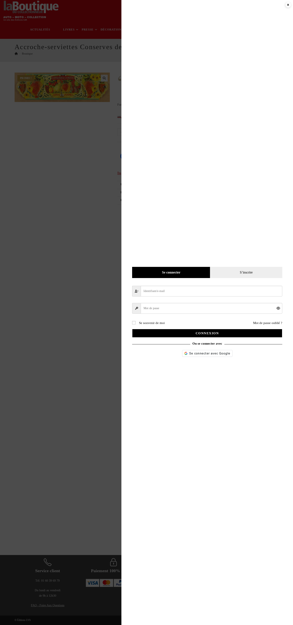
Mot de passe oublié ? (267, 323)
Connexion (207, 333)
